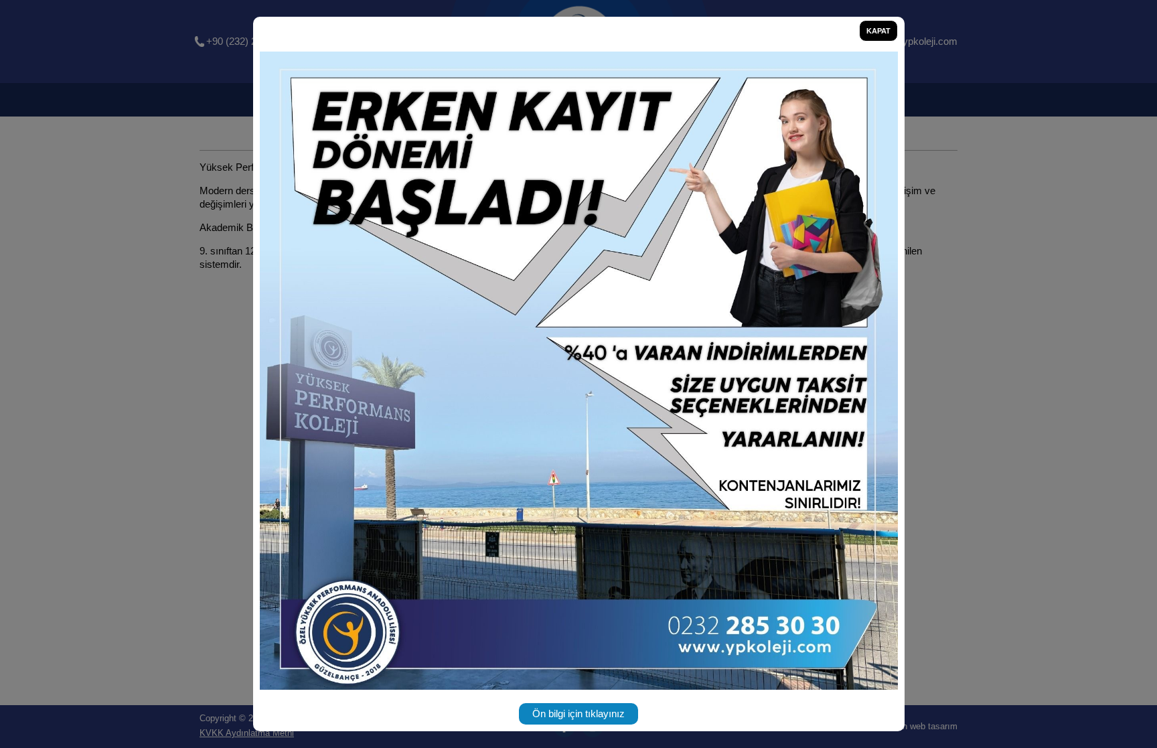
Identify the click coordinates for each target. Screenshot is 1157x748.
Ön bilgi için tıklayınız (578, 713)
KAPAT (878, 31)
